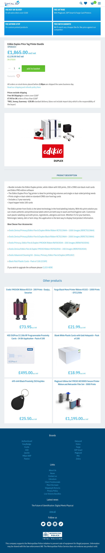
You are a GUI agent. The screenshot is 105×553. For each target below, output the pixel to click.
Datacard (78, 441)
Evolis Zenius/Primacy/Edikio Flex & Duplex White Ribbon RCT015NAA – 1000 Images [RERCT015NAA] (51, 230)
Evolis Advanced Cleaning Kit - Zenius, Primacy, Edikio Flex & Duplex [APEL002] (41, 255)
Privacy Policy (52, 490)
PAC (78, 455)
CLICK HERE (48, 267)
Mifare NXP (27, 455)
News (52, 473)
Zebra (78, 458)
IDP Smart (78, 450)
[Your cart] (92, 3)
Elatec (78, 444)
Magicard (78, 452)
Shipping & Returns (52, 487)
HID (26, 450)
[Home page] (12, 3)
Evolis (26, 447)
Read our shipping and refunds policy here (24, 87)
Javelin (27, 452)
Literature (52, 479)
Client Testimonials (52, 482)
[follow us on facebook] (49, 524)
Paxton (27, 458)
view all (52, 511)
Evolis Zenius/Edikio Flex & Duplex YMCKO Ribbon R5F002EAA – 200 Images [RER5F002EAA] (48, 248)
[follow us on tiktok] (61, 524)
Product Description (67, 175)
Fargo (78, 447)
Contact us (52, 476)
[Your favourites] (85, 3)
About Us (52, 470)
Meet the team (52, 485)
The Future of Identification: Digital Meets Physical (52, 505)
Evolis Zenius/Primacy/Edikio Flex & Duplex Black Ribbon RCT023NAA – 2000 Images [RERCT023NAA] (51, 236)
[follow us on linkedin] (55, 524)
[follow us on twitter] (43, 524)
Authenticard (27, 441)
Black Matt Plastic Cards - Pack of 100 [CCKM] (28, 261)
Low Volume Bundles (52, 493)
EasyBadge (26, 444)
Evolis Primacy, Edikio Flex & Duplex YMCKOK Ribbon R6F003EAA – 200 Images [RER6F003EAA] (49, 242)
